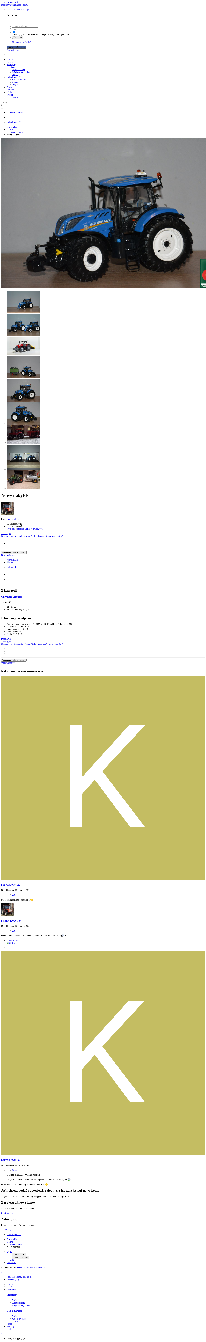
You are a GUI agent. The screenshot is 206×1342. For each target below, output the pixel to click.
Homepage (11, 64)
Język (9, 1251)
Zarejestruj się (13, 50)
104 (19, 920)
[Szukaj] (2, 108)
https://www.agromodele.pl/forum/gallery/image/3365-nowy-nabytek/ (32, 536)
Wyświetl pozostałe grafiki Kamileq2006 (25, 529)
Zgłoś (14, 895)
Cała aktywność (14, 77)
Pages (9, 87)
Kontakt (10, 1260)
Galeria (10, 62)
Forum (10, 59)
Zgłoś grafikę (12, 567)
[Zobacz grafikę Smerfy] (23, 469)
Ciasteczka (11, 1262)
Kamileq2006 (13, 519)
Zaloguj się (17, 37)
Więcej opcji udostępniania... (14, 552)
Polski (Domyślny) (20, 1257)
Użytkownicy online (21, 72)
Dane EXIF (6, 639)
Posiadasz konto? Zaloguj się (20, 9)
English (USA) (19, 1254)
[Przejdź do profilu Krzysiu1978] (103, 879)
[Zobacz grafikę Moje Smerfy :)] (23, 335)
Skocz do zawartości (10, 2)
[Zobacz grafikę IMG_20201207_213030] (23, 488)
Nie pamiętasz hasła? (21, 42)
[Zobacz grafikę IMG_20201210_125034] (23, 443)
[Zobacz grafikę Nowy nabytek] (23, 401)
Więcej (15, 74)
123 (18, 884)
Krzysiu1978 (12, 560)
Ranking (10, 90)
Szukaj (15, 82)
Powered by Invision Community (30, 1267)
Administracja (18, 69)
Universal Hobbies (11, 596)
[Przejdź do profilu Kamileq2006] (7, 514)
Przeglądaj (11, 67)
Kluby (9, 92)
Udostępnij (6, 533)
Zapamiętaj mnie (19, 34)
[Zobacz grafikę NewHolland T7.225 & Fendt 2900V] (23, 378)
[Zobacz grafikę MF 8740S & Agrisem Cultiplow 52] (23, 355)
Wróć (14, 1300)
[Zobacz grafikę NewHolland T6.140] (23, 312)
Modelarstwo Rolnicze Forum (14, 5)
